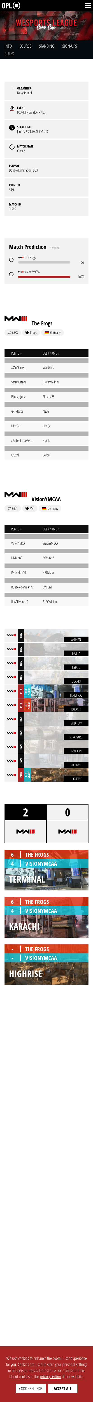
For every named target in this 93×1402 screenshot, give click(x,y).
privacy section (50, 1376)
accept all (63, 1388)
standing (47, 46)
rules (9, 54)
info (8, 46)
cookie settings (30, 1388)
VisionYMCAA (46, 499)
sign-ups (69, 46)
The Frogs (42, 323)
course (25, 46)
